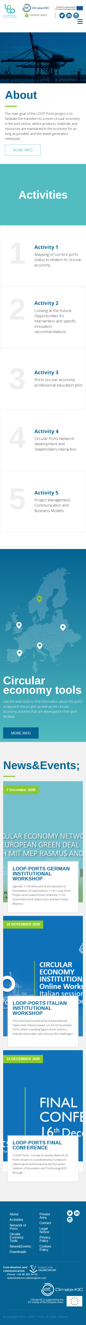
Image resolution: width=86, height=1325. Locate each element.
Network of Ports (18, 1227)
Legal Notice (44, 1230)
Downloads (18, 1252)
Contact (45, 1223)
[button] (80, 21)
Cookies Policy (45, 1248)
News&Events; (21, 1246)
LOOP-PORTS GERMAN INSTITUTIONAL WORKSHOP (41, 873)
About (14, 1214)
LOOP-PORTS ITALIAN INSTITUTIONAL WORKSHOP (40, 1008)
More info (23, 149)
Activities (16, 1219)
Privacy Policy (44, 1239)
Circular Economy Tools (16, 1237)
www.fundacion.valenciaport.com (26, 1277)
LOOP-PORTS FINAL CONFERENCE (37, 1145)
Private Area (38, 15)
